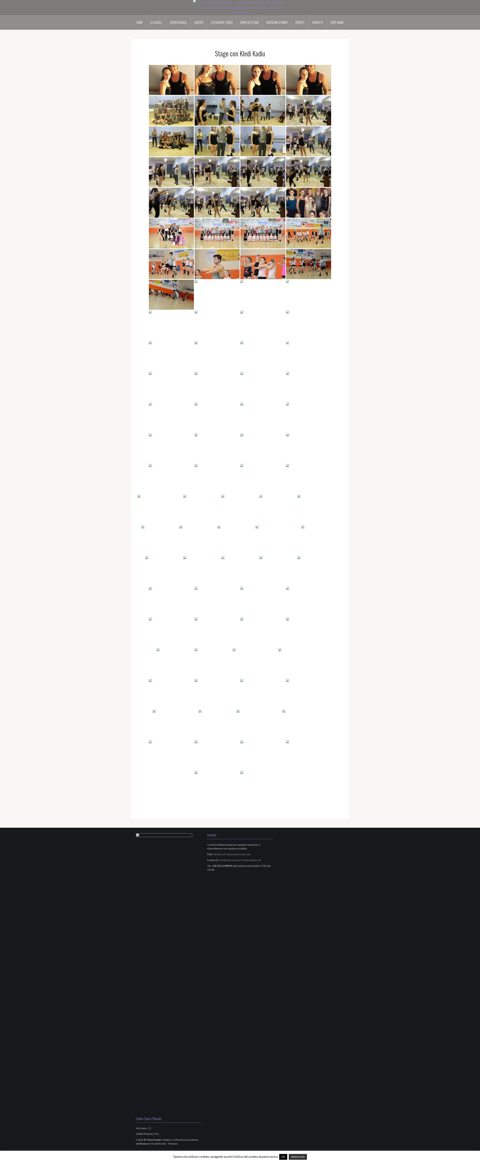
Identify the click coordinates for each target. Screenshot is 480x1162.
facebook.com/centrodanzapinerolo (240, 860)
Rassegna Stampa (277, 22)
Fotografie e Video (222, 22)
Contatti (317, 22)
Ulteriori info (298, 1156)
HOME (139, 22)
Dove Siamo (337, 22)
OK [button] (283, 1156)
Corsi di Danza (178, 22)
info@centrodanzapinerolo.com (231, 854)
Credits (299, 22)
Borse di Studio (249, 22)
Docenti (199, 22)
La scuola (156, 22)
